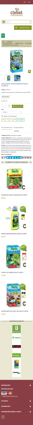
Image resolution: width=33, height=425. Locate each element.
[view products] (16, 329)
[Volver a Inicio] (3, 41)
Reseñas (16, 131)
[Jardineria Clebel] (16, 11)
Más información (6, 127)
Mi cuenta (4, 401)
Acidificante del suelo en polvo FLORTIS (14, 311)
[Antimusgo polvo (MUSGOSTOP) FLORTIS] (16, 178)
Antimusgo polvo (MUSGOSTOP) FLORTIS (14, 195)
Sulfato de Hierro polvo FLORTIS (12, 272)
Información (5, 406)
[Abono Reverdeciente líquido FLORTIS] (16, 217)
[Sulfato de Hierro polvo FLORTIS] (16, 256)
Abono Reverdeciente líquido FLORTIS (14, 233)
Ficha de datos (18, 127)
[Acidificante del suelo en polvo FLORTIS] (16, 295)
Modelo (3, 89)
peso (2, 109)
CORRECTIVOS (19, 43)
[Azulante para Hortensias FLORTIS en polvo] (9, 78)
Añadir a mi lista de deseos (10, 116)
